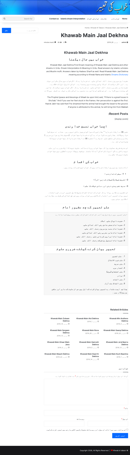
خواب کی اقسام (93, 19)
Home (124, 19)
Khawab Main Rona (90, 330)
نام (126, 408)
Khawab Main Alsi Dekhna (87, 318)
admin (124, 42)
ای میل (124, 419)
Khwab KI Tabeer (97, 28)
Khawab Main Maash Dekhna (57, 354)
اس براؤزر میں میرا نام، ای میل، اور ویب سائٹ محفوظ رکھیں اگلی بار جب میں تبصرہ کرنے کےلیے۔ (86, 430)
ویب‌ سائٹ (80, 419)
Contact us (54, 19)
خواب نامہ (115, 19)
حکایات (104, 19)
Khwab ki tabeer (119, 450)
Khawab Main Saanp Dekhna (116, 330)
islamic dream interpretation (73, 19)
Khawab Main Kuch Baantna (116, 354)
